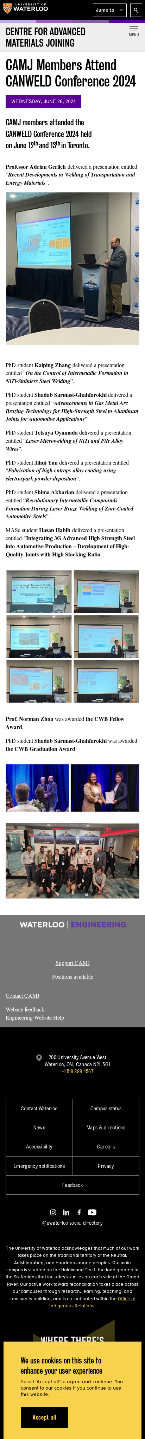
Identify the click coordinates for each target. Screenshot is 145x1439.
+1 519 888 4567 (77, 1071)
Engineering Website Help (35, 1017)
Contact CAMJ (22, 995)
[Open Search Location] (136, 10)
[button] (109, 10)
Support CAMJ (73, 962)
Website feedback (25, 1009)
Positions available (72, 976)
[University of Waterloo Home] (25, 10)
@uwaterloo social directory (72, 1223)
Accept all (44, 1417)
